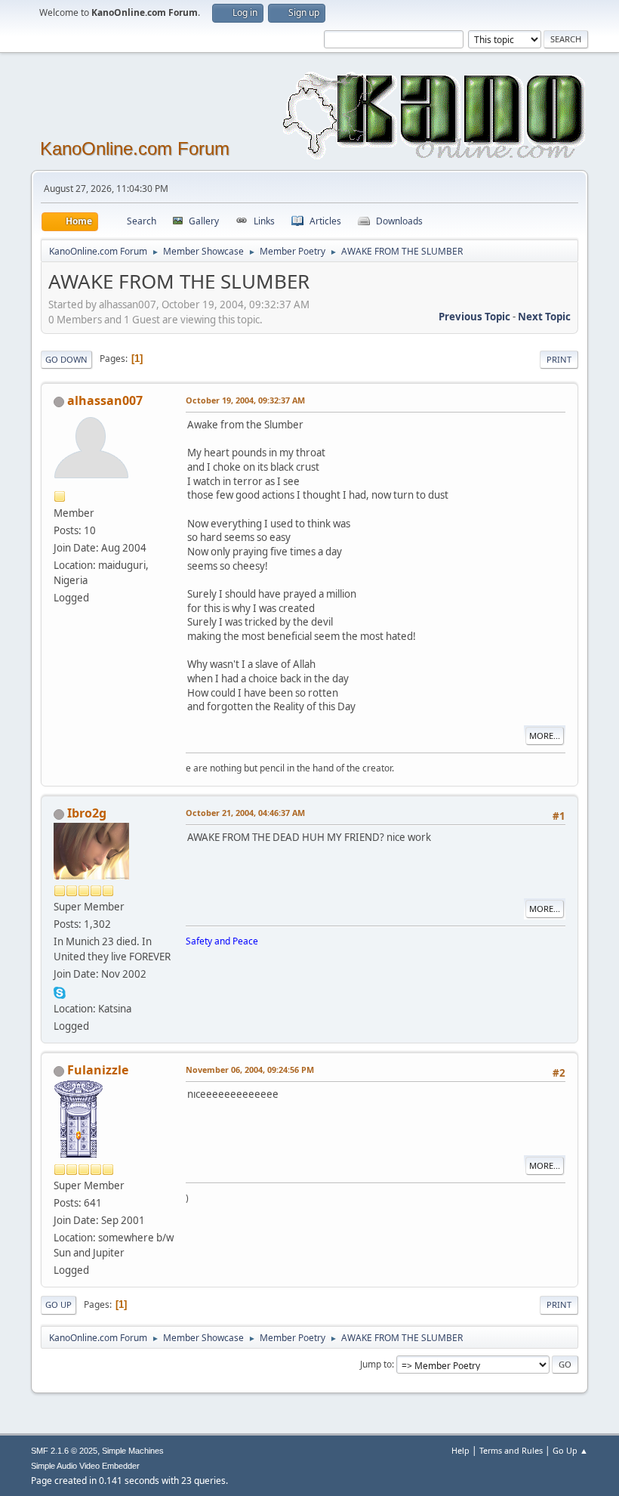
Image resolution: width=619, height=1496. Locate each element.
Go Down (66, 359)
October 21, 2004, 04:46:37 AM (245, 812)
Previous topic (474, 316)
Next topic (544, 316)
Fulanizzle (97, 1070)
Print (559, 359)
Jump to (376, 1364)
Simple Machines (133, 1450)
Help (460, 1450)
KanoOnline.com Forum (134, 148)
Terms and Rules (511, 1450)
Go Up (58, 1304)
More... (544, 735)
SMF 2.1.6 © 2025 (64, 1450)
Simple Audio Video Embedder (85, 1465)
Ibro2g (86, 813)
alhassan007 (105, 400)
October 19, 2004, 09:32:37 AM (245, 400)
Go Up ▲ (570, 1450)
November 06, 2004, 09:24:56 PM (250, 1069)
